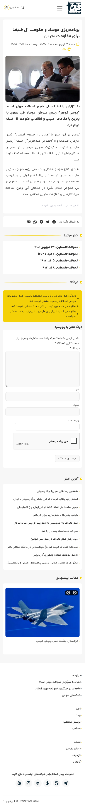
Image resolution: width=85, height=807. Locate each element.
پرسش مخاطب (72, 722)
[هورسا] (38, 783)
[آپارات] (19, 783)
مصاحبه (76, 728)
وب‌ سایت (74, 420)
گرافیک (77, 755)
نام (78, 389)
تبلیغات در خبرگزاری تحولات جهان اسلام (58, 688)
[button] (60, 8)
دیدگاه (75, 348)
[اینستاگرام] (28, 783)
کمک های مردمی (71, 695)
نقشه (77, 742)
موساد (44, 205)
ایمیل (76, 405)
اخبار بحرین (56, 205)
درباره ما (76, 675)
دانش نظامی (73, 748)
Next (68, 592)
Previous (74, 592)
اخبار (78, 709)
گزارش (77, 762)
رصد (78, 715)
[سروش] (47, 783)
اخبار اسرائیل (71, 205)
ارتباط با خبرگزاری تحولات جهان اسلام (60, 682)
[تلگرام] (66, 783)
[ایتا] (56, 783)
